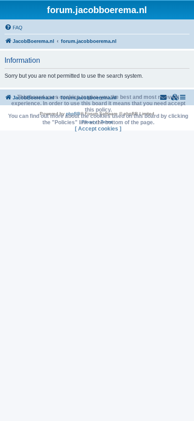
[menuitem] (14, 27)
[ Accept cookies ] (98, 129)
